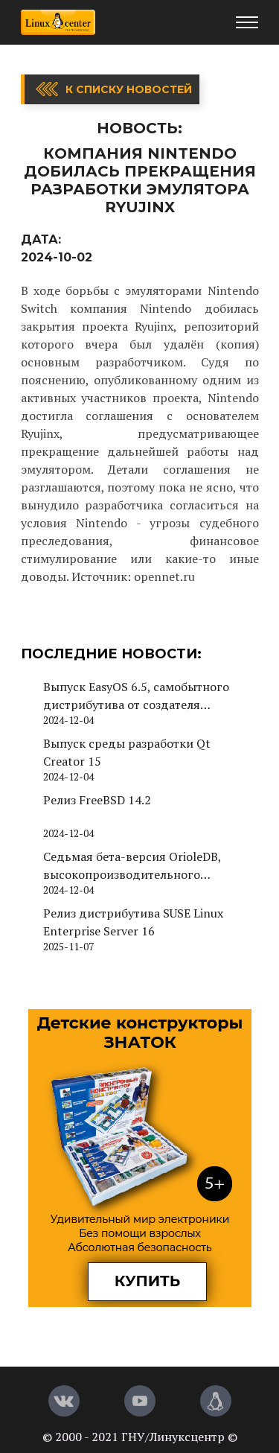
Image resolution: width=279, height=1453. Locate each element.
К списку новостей (128, 89)
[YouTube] (139, 1401)
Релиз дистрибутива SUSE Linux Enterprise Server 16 (133, 922)
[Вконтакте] (64, 1401)
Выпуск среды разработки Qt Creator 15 (127, 752)
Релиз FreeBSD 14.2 (97, 800)
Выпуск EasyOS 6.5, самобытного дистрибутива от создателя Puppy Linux (136, 695)
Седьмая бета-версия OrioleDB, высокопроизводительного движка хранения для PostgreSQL (140, 865)
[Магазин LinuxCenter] (215, 1401)
